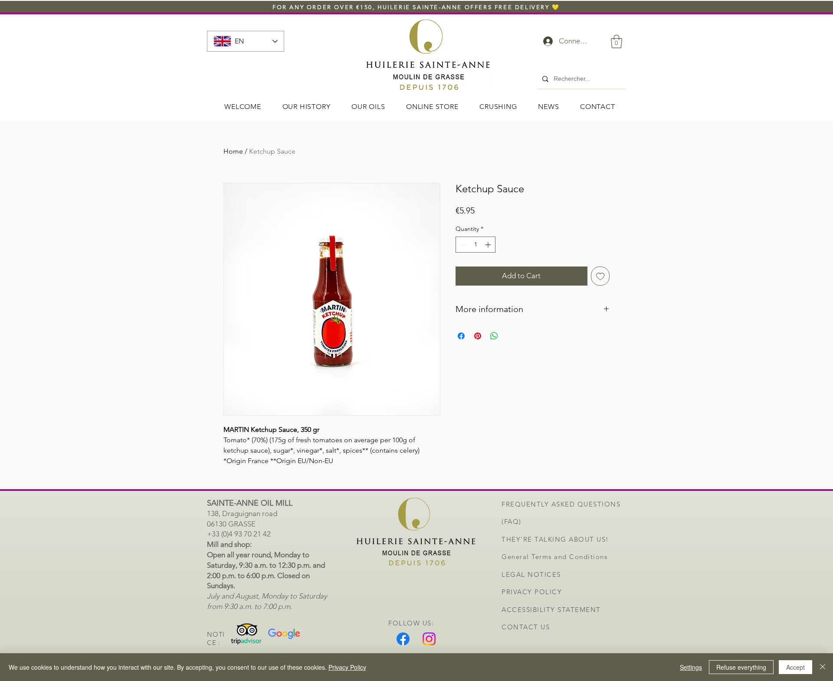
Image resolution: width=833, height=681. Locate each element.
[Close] (822, 667)
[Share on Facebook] (461, 336)
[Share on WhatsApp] (494, 336)
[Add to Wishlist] (600, 276)
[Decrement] (462, 244)
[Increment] (488, 244)
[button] (616, 41)
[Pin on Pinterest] (477, 336)
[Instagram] (429, 639)
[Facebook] (403, 639)
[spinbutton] (475, 244)
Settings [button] (691, 667)
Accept (795, 667)
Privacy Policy (347, 667)
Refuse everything (741, 667)
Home (233, 151)
